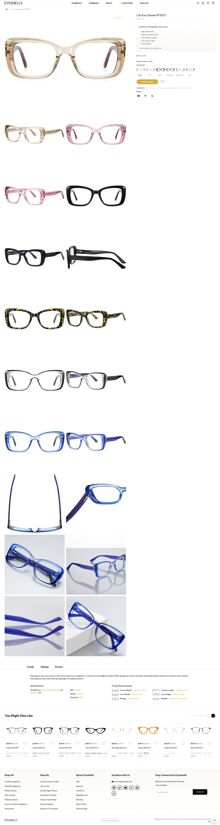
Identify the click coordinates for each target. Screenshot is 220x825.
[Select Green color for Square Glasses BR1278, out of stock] (78, 753)
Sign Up (199, 792)
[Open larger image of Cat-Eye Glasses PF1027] (65, 58)
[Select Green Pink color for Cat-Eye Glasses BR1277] (105, 753)
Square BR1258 (170, 748)
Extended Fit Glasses (48, 795)
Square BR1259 (144, 748)
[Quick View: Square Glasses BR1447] (23, 724)
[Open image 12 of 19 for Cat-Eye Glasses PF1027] (35, 442)
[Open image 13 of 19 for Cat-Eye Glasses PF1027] (96, 442)
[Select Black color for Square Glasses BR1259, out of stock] (146, 753)
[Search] (198, 3)
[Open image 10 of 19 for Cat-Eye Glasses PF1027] (35, 380)
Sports (109, 3)
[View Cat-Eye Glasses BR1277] (95, 731)
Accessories (9, 809)
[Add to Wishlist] (162, 82)
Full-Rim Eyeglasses (12, 782)
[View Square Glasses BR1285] (43, 731)
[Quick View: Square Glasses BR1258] (181, 724)
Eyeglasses (77, 3)
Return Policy (81, 804)
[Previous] (208, 716)
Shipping (45, 666)
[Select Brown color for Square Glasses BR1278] (67, 753)
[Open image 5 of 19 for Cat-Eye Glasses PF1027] (96, 196)
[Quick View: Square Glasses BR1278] (76, 724)
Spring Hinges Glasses (48, 791)
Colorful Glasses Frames (49, 782)
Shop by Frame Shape (48, 800)
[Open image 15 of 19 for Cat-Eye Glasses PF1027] (96, 503)
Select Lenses (147, 82)
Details (30, 666)
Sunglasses (94, 3)
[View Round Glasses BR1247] (201, 731)
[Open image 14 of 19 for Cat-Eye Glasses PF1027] (35, 503)
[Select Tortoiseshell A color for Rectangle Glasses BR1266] (125, 753)
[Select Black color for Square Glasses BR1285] (35, 753)
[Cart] (213, 3)
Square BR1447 (12, 748)
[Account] (203, 3)
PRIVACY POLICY (172, 819)
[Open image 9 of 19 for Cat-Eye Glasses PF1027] (96, 319)
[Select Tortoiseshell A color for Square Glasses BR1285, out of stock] (40, 753)
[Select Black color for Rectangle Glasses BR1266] (119, 753)
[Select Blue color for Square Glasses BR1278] (61, 753)
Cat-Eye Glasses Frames (155, 88)
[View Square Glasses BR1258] (174, 731)
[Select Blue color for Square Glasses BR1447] (26, 753)
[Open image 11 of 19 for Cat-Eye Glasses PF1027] (96, 380)
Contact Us (80, 791)
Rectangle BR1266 (119, 748)
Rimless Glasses (11, 791)
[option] (16, 741)
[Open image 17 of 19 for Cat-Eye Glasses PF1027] (96, 565)
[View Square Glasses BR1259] (148, 731)
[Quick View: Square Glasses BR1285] (49, 724)
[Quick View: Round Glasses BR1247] (207, 724)
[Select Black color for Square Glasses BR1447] (8, 753)
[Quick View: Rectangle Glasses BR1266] (128, 724)
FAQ (77, 782)
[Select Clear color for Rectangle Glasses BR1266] (114, 753)
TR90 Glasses (186, 88)
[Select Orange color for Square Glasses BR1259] (140, 753)
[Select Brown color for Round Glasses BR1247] (198, 753)
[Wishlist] (208, 3)
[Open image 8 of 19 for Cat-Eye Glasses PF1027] (35, 319)
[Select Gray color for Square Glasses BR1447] (14, 753)
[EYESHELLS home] (14, 3)
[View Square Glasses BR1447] (16, 731)
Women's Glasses (11, 800)
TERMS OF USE (159, 819)
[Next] (213, 716)
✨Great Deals (126, 3)
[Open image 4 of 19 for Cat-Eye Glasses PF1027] (35, 196)
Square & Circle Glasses (49, 809)
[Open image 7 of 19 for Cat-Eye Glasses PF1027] (96, 257)
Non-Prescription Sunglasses (16, 804)
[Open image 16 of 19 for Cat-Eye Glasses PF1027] (35, 565)
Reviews (59, 666)
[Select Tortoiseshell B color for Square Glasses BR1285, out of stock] (46, 753)
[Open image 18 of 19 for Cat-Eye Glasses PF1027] (35, 626)
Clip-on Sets (45, 786)
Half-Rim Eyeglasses (13, 786)
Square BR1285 (39, 748)
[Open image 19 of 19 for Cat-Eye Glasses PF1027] (96, 626)
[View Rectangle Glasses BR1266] (122, 731)
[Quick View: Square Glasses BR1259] (155, 724)
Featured (144, 3)
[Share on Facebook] (139, 96)
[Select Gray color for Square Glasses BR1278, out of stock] (73, 753)
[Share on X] (152, 96)
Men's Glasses (10, 795)
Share (139, 91)
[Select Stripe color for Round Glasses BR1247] (193, 753)
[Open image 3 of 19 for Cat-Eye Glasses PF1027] (96, 134)
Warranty (79, 800)
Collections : (141, 88)
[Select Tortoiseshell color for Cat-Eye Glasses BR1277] (93, 753)
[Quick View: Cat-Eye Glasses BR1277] (102, 724)
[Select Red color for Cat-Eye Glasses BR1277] (99, 753)
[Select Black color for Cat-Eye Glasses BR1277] (87, 753)
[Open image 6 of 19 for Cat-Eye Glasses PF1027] (35, 257)
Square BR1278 (65, 748)
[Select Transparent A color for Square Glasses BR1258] (166, 753)
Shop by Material (46, 804)
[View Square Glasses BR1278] (69, 731)
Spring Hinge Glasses (172, 88)
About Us (79, 786)
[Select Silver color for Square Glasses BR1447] (20, 753)
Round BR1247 (197, 748)
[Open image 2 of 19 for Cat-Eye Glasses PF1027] (35, 134)
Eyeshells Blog (81, 809)
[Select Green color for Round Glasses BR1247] (204, 753)
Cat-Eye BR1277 (92, 748)
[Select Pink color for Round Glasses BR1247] (210, 753)
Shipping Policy (82, 795)
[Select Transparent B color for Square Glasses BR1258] (172, 753)
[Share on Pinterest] (145, 96)
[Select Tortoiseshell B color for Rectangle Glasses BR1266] (131, 753)
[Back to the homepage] (8, 9)
